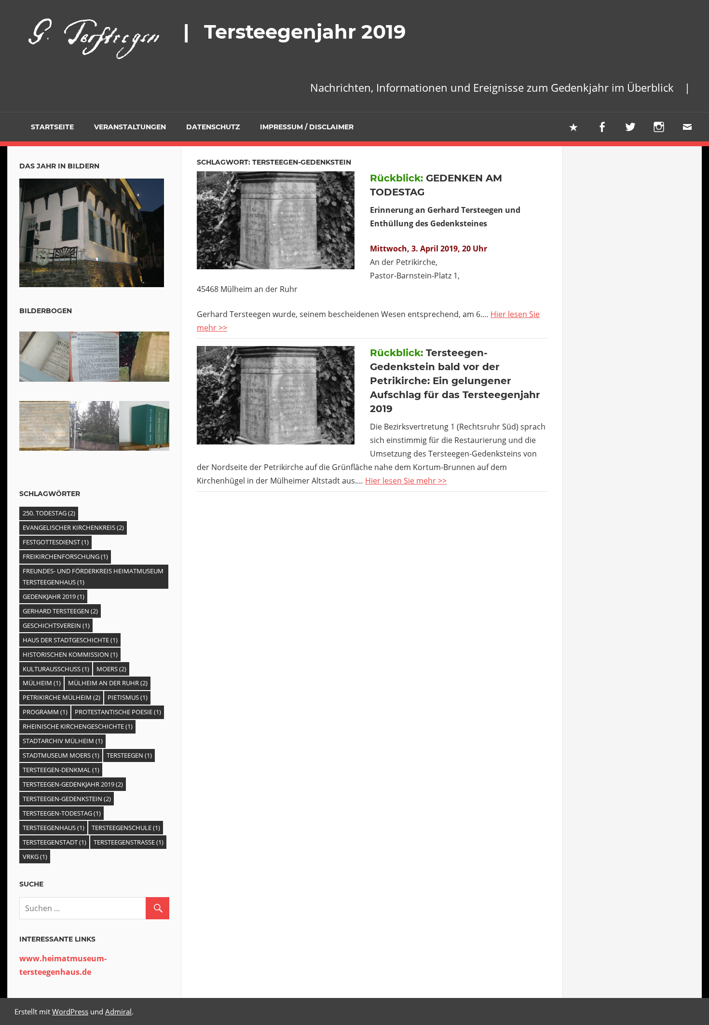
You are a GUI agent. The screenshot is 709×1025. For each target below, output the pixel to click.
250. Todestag (49, 513)
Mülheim (42, 683)
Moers (111, 669)
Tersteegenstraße (129, 842)
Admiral (118, 1011)
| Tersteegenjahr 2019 (294, 31)
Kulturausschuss (56, 669)
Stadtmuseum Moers (61, 755)
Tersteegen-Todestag (62, 813)
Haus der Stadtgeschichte (70, 640)
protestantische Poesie (118, 711)
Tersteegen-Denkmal (61, 769)
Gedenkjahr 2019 (53, 596)
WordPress (70, 1011)
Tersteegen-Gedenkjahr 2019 (73, 784)
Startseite (45, 127)
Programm (45, 711)
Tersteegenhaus (53, 827)
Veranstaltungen (130, 127)
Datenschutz (213, 127)
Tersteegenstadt (54, 842)
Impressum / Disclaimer (307, 127)
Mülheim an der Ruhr (108, 683)
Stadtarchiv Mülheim (63, 740)
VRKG (35, 856)
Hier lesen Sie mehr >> (406, 480)
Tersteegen (129, 755)
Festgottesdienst (56, 542)
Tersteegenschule (126, 827)
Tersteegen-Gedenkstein (67, 798)
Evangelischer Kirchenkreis (73, 527)
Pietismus (128, 697)
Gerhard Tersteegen (60, 611)
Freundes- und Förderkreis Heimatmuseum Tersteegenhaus (93, 576)
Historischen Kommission (70, 654)
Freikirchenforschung (65, 556)
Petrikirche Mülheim (61, 697)
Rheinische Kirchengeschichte (78, 726)
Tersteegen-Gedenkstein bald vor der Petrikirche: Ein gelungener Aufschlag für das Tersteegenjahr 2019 (455, 381)
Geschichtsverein (56, 625)
